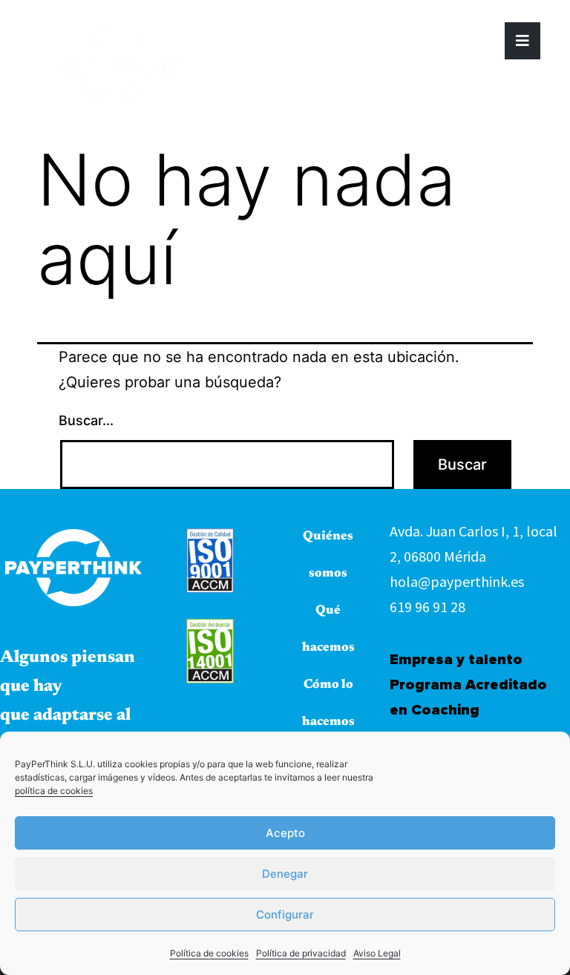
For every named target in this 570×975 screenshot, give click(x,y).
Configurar (285, 914)
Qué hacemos (328, 629)
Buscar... (86, 420)
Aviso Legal (377, 953)
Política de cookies (209, 953)
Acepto (285, 833)
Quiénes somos (328, 555)
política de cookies (54, 790)
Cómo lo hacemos (328, 704)
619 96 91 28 (427, 606)
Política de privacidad (301, 953)
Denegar (285, 874)
